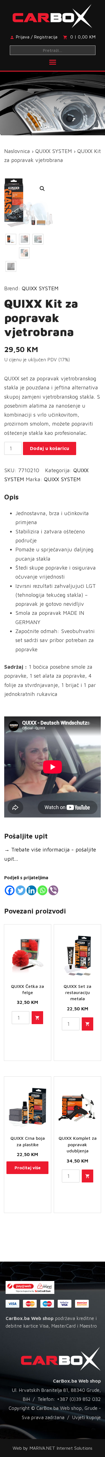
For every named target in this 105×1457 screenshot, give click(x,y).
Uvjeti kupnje (86, 1417)
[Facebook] (10, 890)
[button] (42, 189)
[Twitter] (20, 890)
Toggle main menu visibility (53, 62)
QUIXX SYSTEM (53, 151)
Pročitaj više (28, 1167)
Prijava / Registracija (36, 36)
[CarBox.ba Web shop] (52, 15)
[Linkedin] (31, 890)
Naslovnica (17, 151)
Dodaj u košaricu (49, 448)
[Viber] (53, 890)
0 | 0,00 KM (82, 36)
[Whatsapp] (42, 890)
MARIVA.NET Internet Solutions (60, 1448)
